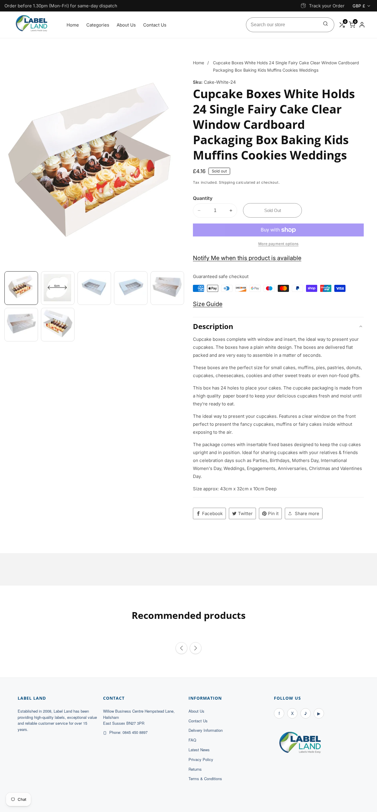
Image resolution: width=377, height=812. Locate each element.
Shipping (227, 182)
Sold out (272, 210)
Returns (195, 769)
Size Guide (207, 304)
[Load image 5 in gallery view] (167, 288)
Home (73, 25)
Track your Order (327, 6)
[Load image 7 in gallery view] (58, 324)
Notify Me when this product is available (247, 258)
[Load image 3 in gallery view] (94, 288)
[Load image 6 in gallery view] (21, 324)
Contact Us (154, 25)
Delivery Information (205, 730)
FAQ (192, 740)
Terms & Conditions (205, 778)
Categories (97, 25)
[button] (181, 648)
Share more (307, 513)
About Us (126, 25)
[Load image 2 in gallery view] (58, 288)
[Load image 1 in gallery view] (21, 288)
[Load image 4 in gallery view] (131, 288)
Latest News (199, 749)
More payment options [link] (278, 243)
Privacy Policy (200, 759)
